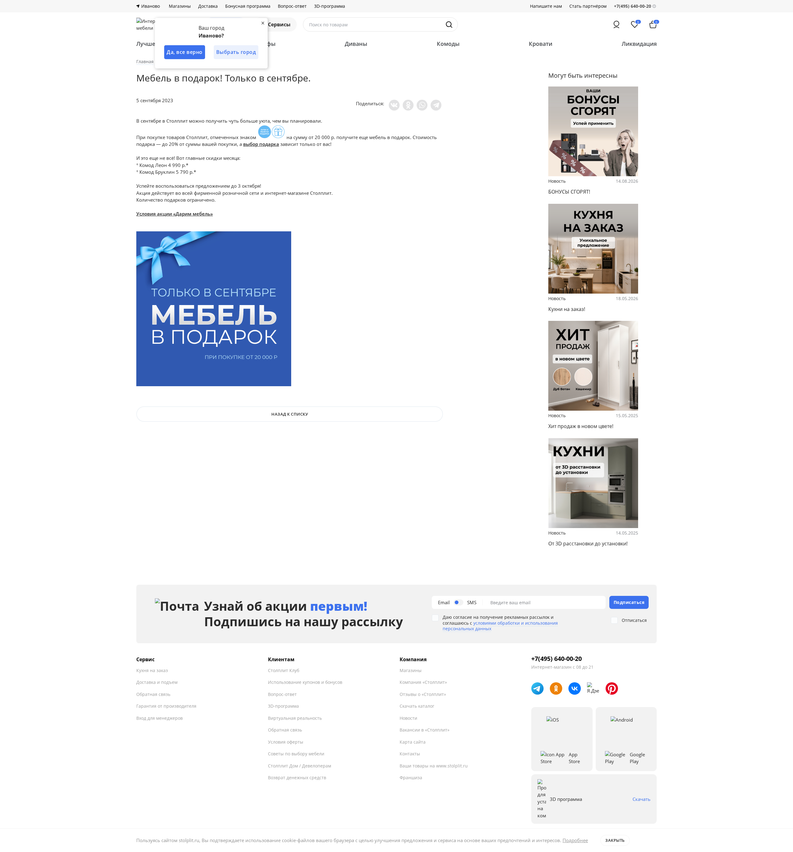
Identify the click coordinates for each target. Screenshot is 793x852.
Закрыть (615, 840)
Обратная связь (153, 694)
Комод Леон (153, 165)
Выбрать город (236, 52)
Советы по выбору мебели (296, 754)
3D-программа (329, 6)
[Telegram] (436, 105)
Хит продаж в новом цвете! (580, 426)
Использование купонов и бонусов (305, 682)
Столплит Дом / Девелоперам (299, 766)
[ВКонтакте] (394, 105)
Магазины (180, 6)
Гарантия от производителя (166, 706)
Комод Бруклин (157, 172)
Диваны (356, 43)
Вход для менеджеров (159, 718)
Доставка (208, 6)
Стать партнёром (588, 6)
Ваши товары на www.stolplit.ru (434, 766)
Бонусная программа (247, 6)
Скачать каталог (417, 706)
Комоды (448, 43)
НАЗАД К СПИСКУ (289, 414)
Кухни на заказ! (566, 309)
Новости (408, 718)
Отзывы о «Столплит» (423, 694)
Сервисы (279, 24)
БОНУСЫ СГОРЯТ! (569, 191)
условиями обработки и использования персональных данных (500, 625)
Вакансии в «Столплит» (424, 730)
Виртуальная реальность (295, 718)
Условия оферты (285, 742)
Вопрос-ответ (292, 6)
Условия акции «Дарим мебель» (174, 214)
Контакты (410, 754)
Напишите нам (546, 6)
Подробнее (575, 840)
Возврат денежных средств (297, 777)
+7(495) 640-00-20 (556, 659)
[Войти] (616, 24)
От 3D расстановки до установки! (588, 543)
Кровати (540, 43)
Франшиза (411, 777)
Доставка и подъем (156, 682)
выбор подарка (261, 144)
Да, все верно (185, 52)
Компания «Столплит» (423, 682)
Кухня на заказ (152, 670)
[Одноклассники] (408, 105)
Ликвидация (639, 43)
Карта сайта (413, 742)
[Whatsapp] (422, 105)
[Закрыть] (263, 23)
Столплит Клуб (283, 670)
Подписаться (629, 602)
